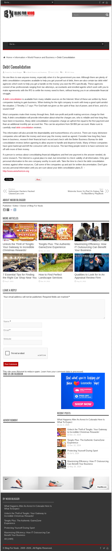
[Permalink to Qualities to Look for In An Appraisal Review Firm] (92, 271)
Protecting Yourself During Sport (82, 450)
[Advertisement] (56, 29)
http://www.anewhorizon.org (16, 171)
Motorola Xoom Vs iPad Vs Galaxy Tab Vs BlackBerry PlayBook (85, 191)
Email (6, 330)
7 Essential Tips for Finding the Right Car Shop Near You (20, 276)
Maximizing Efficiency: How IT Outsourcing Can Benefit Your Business (90, 247)
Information (19, 57)
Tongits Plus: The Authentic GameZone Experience (54, 246)
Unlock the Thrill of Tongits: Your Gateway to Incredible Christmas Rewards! (18, 247)
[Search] (107, 15)
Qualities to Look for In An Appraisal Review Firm (90, 276)
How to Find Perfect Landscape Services (50, 276)
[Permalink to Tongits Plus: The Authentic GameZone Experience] (56, 240)
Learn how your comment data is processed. (62, 371)
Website (7, 339)
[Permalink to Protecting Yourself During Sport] (61, 457)
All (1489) (8, 539)
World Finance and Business (41, 57)
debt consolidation (13, 99)
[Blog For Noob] (19, 16)
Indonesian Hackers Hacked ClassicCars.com (22, 191)
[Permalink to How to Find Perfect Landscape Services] (56, 271)
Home (9, 57)
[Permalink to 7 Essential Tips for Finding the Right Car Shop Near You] (20, 271)
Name (6, 321)
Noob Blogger (17, 72)
